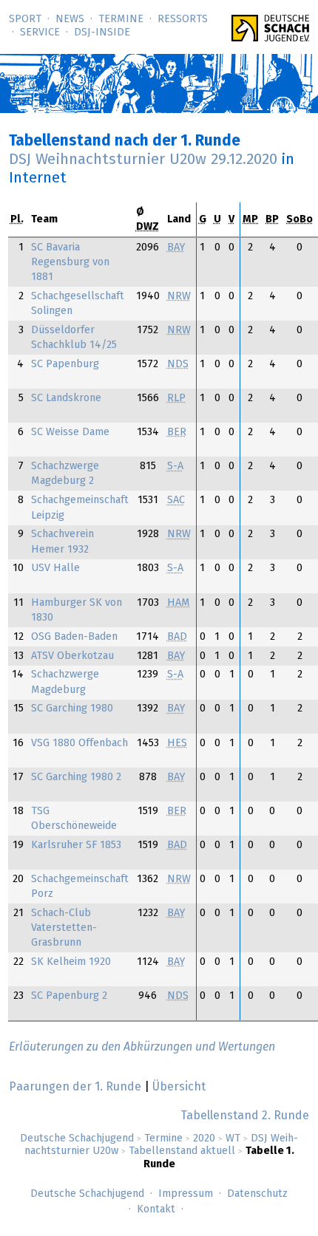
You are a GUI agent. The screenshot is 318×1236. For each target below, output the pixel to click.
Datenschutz (257, 1194)
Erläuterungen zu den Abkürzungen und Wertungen (142, 1047)
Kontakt (156, 1209)
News (69, 19)
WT (233, 1138)
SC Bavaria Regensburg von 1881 (70, 262)
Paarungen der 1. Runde (75, 1087)
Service (40, 32)
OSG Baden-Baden (74, 637)
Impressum (185, 1194)
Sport (25, 19)
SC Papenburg (65, 364)
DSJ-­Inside (102, 32)
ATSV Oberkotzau (72, 656)
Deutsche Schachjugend (77, 1138)
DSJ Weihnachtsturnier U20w (143, 159)
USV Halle (55, 568)
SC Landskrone (66, 398)
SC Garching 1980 (72, 708)
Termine (120, 19)
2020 (204, 1138)
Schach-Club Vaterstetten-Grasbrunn (64, 928)
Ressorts (183, 19)
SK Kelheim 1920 (71, 962)
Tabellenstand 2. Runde (244, 1115)
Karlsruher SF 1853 (76, 845)
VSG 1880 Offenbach (79, 743)
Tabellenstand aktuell (182, 1151)
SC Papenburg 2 (69, 996)
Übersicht (179, 1087)
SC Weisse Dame (70, 432)
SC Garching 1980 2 (76, 777)
